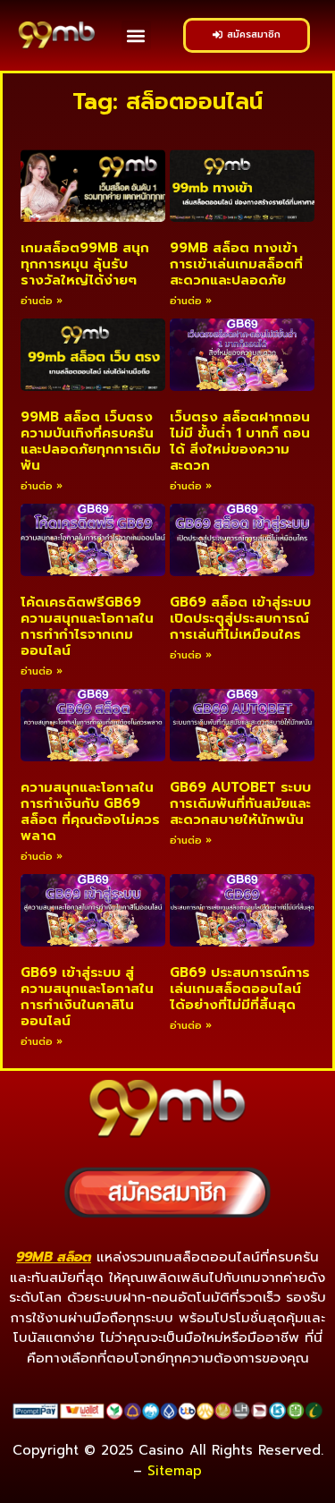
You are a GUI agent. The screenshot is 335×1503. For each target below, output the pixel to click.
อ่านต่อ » (42, 301)
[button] (136, 35)
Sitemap (174, 1471)
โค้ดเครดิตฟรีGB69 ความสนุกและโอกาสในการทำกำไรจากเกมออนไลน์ (87, 626)
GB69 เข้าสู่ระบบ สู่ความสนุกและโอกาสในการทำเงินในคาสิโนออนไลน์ (87, 997)
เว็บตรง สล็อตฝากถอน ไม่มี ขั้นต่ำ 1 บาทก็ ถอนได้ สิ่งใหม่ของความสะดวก (240, 441)
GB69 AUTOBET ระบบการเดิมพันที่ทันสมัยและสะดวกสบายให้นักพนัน (240, 803)
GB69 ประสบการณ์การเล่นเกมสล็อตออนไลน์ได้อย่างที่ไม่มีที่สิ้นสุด (240, 989)
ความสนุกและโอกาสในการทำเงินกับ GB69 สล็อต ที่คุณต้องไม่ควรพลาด (90, 811)
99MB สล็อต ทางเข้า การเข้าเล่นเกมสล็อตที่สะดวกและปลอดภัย (236, 264)
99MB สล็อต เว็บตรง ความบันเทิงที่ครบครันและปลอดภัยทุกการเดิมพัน (91, 441)
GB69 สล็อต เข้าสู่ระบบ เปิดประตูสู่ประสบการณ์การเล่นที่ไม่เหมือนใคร (240, 618)
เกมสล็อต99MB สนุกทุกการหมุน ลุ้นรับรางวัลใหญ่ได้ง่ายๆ (85, 264)
